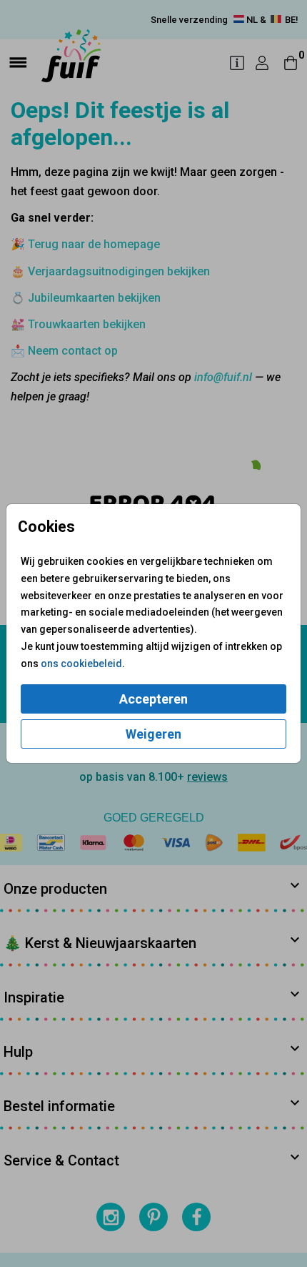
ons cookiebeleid (81, 663)
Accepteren (153, 698)
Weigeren (153, 733)
